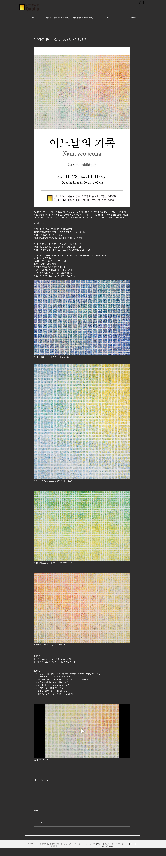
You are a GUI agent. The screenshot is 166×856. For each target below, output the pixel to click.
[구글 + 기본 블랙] (140, 2)
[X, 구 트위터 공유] (42, 780)
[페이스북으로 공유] (35, 780)
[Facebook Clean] (135, 844)
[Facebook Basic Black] (143, 2)
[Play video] (82, 731)
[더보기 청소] (132, 844)
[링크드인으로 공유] (48, 780)
